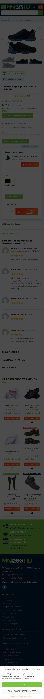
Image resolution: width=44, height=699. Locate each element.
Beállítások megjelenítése (22, 691)
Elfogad (22, 685)
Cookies (12, 696)
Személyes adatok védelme (25, 696)
